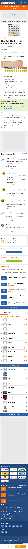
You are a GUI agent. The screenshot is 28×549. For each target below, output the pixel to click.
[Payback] (22, 473)
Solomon (10, 397)
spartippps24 (11, 333)
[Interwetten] (5, 473)
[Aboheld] (5, 469)
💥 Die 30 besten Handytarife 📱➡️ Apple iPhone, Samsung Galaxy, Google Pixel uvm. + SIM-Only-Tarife (12, 513)
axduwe (9, 212)
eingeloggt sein (14, 240)
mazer (9, 329)
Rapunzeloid (11, 407)
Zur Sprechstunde (14, 261)
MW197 (10, 383)
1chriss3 (10, 324)
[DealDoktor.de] (8, 2)
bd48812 (10, 342)
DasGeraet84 (11, 347)
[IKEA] (22, 469)
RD (8, 224)
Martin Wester (11, 402)
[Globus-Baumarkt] (13, 469)
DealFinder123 (11, 351)
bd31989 (10, 374)
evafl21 (11, 189)
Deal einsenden (14, 252)
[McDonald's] (13, 473)
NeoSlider (10, 320)
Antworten (8, 168)
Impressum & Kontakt (9, 538)
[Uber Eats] (22, 477)
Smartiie (10, 361)
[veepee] (5, 481)
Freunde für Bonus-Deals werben (16, 500)
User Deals (6, 20)
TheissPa (10, 46)
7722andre (10, 338)
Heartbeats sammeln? (14, 365)
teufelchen (10, 158)
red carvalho (11, 387)
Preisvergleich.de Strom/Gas (15, 487)
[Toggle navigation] (25, 2)
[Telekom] (13, 477)
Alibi (9, 378)
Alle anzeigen (14, 307)
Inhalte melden (19, 538)
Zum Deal (20, 546)
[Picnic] (5, 477)
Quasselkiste (11, 411)
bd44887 (10, 356)
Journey (10, 392)
